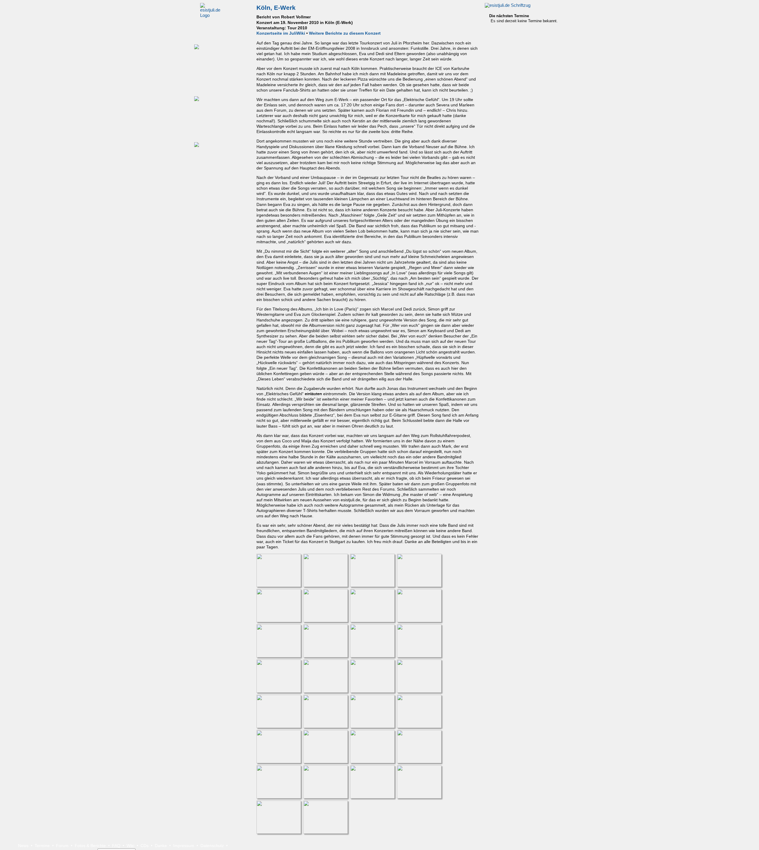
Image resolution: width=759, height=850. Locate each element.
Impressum (183, 845)
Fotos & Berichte (90, 845)
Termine (42, 845)
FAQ (116, 845)
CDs (145, 845)
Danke (161, 845)
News (23, 845)
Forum (62, 845)
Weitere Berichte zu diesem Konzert (345, 33)
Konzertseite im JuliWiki (280, 33)
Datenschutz (212, 845)
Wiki (130, 845)
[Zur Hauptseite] (507, 5)
